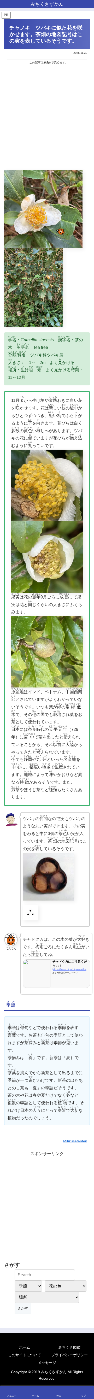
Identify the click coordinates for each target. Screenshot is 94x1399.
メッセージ (47, 1363)
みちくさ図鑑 (69, 1347)
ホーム (24, 1347)
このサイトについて (24, 1355)
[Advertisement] (47, 119)
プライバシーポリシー (69, 1355)
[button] (84, 922)
